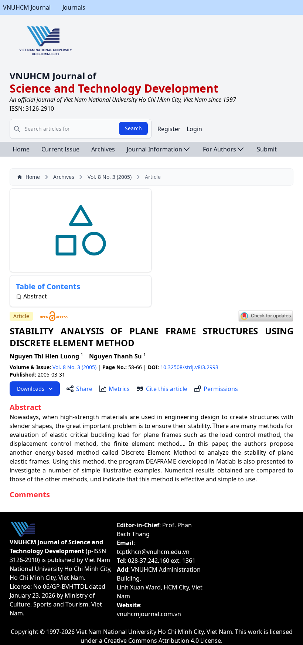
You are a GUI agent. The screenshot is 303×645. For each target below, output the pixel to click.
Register (169, 129)
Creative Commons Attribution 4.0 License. (163, 640)
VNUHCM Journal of (53, 76)
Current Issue (60, 149)
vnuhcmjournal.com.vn (149, 614)
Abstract (35, 296)
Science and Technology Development (114, 88)
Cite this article (166, 389)
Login (194, 129)
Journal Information (154, 149)
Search (133, 128)
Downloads (30, 388)
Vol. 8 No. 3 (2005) (110, 176)
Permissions (221, 389)
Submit (267, 149)
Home (21, 149)
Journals (73, 7)
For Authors (219, 149)
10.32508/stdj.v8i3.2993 (189, 367)
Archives (103, 149)
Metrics (119, 389)
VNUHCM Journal (27, 7)
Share (84, 389)
